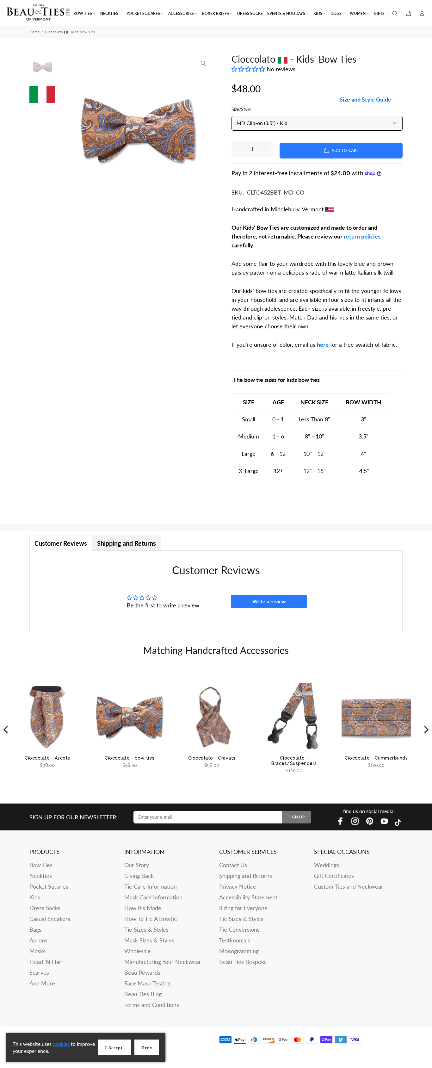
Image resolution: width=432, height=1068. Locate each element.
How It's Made (142, 907)
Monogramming (239, 950)
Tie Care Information (150, 886)
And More (42, 983)
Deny (146, 1048)
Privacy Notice (237, 886)
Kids (34, 897)
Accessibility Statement (248, 897)
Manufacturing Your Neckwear (162, 961)
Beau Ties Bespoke (243, 961)
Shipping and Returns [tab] (126, 543)
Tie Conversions (239, 929)
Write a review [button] (269, 601)
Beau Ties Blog (143, 993)
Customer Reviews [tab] (60, 543)
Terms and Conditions (151, 1004)
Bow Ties (40, 864)
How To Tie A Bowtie (150, 918)
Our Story (136, 864)
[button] (249, 68)
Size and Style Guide (365, 99)
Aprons (38, 940)
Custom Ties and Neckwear (348, 886)
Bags (35, 929)
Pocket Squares (48, 886)
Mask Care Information (153, 897)
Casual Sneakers (49, 918)
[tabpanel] (216, 590)
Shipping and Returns (245, 875)
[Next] (425, 730)
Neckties (40, 875)
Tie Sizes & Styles (146, 929)
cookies (61, 1044)
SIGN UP (296, 817)
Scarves (39, 972)
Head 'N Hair (46, 961)
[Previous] (6, 730)
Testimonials (234, 940)
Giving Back (139, 875)
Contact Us (233, 864)
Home (34, 31)
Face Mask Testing (147, 983)
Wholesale (137, 950)
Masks (37, 950)
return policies (362, 236)
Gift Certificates (334, 875)
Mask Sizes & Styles (149, 940)
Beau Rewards (142, 972)
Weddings (326, 864)
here (323, 344)
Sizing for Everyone (243, 907)
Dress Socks (44, 907)
